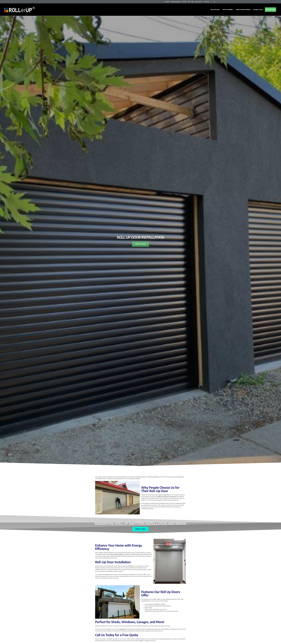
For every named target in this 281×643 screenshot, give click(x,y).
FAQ (189, 1)
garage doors (123, 629)
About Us (167, 1)
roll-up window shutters (117, 554)
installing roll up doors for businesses (166, 496)
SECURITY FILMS (257, 9)
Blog (193, 1)
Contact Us (206, 1)
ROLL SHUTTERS (215, 9)
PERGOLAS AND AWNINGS (243, 9)
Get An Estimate (270, 9)
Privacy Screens (228, 9)
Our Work (184, 1)
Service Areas (198, 1)
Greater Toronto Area (163, 495)
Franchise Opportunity (176, 1)
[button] (214, 2)
